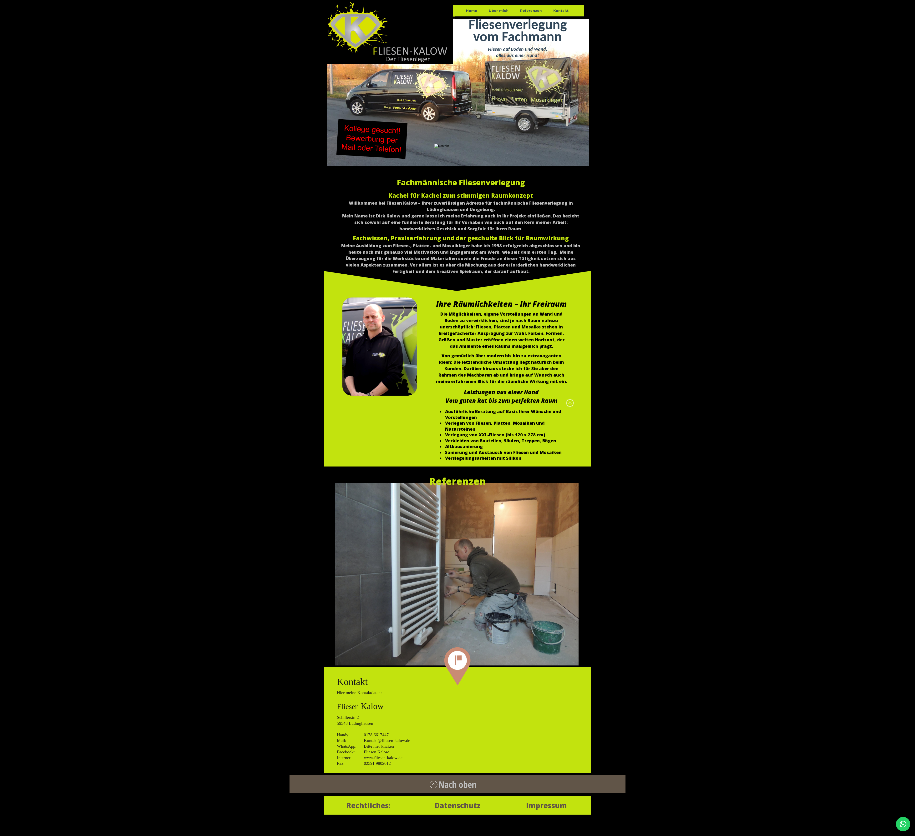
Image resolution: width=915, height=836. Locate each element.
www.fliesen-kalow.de (383, 757)
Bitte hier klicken (379, 746)
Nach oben (457, 784)
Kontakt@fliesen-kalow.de (387, 740)
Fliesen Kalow (376, 752)
